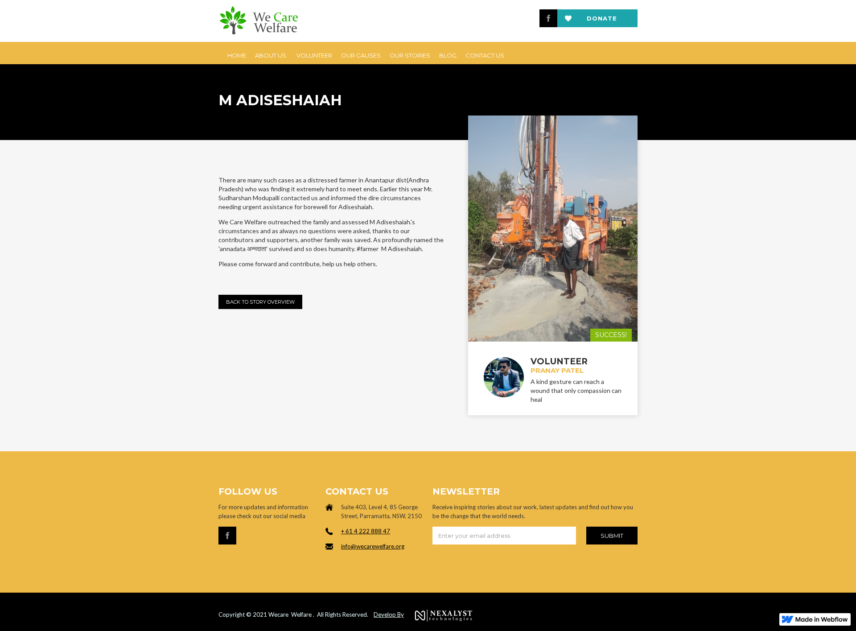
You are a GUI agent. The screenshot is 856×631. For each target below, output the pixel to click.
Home (236, 55)
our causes (361, 55)
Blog (448, 55)
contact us (484, 55)
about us (270, 55)
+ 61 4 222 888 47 (365, 531)
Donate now (602, 21)
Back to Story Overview (260, 302)
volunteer (314, 55)
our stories (410, 55)
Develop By (389, 614)
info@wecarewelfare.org (372, 546)
